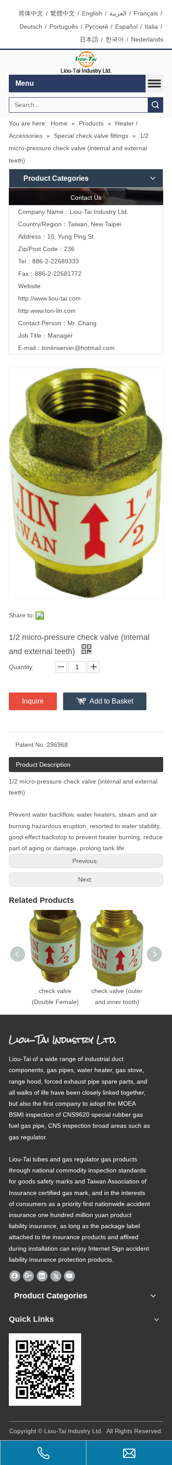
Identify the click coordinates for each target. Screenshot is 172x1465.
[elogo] (86, 62)
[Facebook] (14, 1276)
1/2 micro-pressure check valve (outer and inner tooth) (116, 990)
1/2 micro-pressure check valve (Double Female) (55, 990)
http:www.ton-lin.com (47, 310)
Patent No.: (31, 744)
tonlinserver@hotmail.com (78, 347)
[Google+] (28, 1276)
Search (155, 105)
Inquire (33, 701)
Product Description (43, 764)
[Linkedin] (42, 1276)
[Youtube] (69, 1276)
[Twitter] (55, 1276)
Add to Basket (111, 701)
